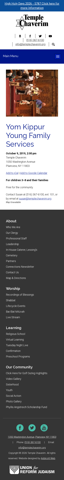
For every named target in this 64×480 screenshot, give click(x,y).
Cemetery (11, 255)
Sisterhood (12, 384)
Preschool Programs (18, 356)
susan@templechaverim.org (35, 198)
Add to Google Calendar (33, 173)
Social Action (13, 395)
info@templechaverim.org (30, 44)
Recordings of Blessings (20, 294)
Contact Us (12, 272)
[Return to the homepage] (32, 22)
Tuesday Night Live (17, 345)
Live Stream (13, 317)
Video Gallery (13, 378)
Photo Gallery (14, 401)
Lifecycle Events (15, 306)
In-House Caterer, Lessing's (21, 249)
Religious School (15, 333)
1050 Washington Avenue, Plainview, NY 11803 (32, 437)
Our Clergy (12, 232)
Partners (11, 261)
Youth (9, 390)
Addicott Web (48, 458)
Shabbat (10, 300)
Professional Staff (16, 238)
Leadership (12, 244)
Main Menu (10, 56)
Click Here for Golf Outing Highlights (26, 373)
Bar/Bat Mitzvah (15, 311)
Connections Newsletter (20, 266)
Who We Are (13, 227)
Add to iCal (12, 173)
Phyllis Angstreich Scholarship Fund (26, 407)
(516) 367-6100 (35, 40)
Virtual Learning (15, 339)
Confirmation (13, 350)
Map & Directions (16, 278)
